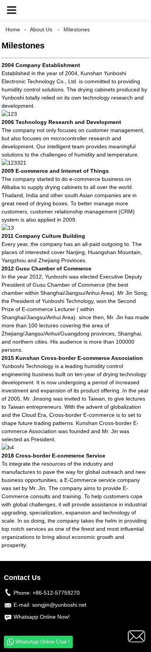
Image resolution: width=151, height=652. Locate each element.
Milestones (76, 29)
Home (12, 29)
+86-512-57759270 (56, 593)
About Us (41, 29)
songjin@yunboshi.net (59, 605)
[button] (11, 10)
